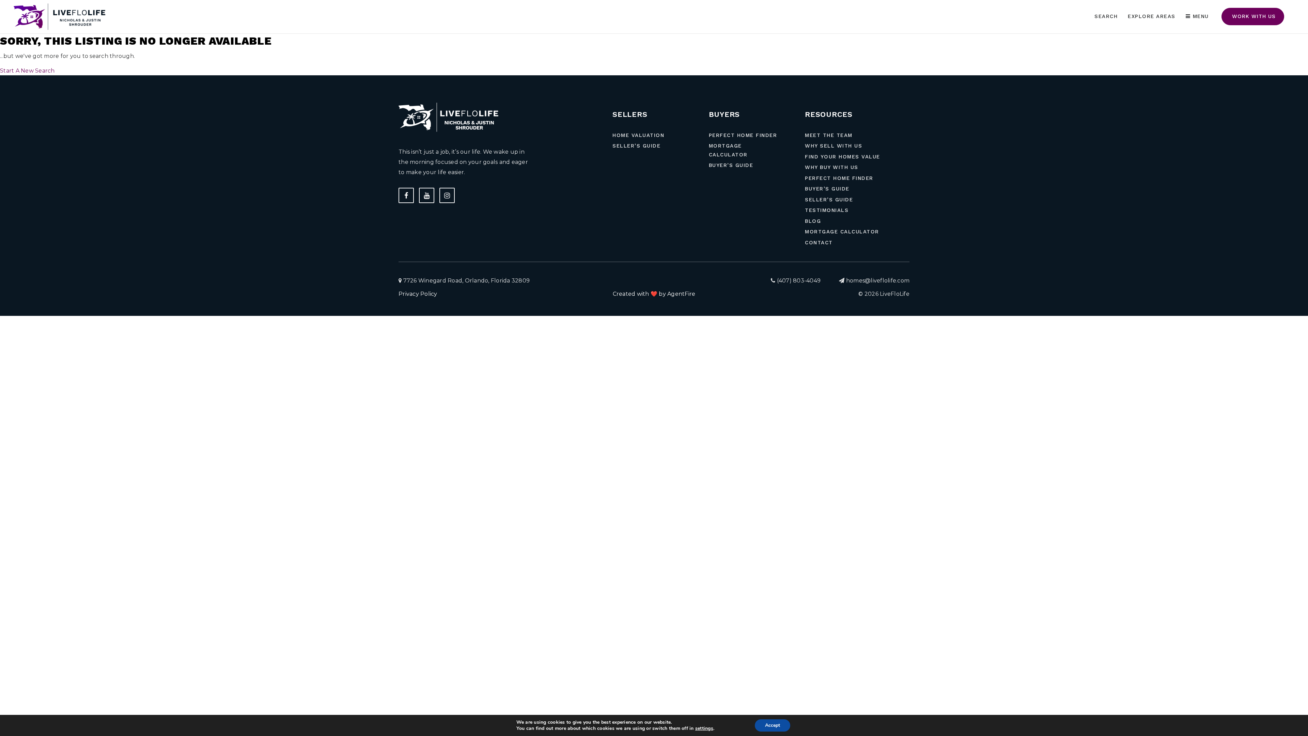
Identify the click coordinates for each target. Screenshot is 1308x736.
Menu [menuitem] (1199, 16)
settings (704, 728)
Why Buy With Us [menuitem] (831, 167)
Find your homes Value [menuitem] (842, 157)
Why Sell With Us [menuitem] (833, 146)
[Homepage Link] (61, 16)
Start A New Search (27, 70)
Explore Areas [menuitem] (1151, 16)
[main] (654, 37)
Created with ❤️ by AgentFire (654, 294)
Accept (772, 725)
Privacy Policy (418, 294)
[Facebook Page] (406, 195)
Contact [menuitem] (819, 243)
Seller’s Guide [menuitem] (636, 146)
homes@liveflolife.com (877, 280)
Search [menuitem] (1106, 16)
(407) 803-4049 (798, 280)
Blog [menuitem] (813, 221)
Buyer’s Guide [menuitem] (731, 165)
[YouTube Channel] (426, 195)
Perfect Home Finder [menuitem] (743, 135)
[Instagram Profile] (447, 195)
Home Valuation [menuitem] (638, 135)
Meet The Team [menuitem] (829, 135)
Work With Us (1253, 16)
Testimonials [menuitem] (826, 210)
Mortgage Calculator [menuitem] (728, 150)
